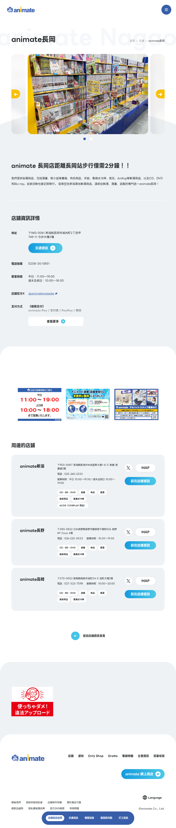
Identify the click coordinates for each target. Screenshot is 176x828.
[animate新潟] (87, 486)
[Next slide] (160, 94)
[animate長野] (87, 542)
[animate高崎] (87, 589)
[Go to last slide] (15, 94)
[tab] (84, 139)
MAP (145, 467)
